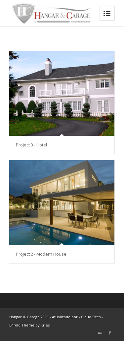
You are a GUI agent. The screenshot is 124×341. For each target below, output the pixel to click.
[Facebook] (110, 333)
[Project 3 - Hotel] (61, 93)
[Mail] (100, 333)
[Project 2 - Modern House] (61, 202)
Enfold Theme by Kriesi (30, 325)
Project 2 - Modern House (41, 254)
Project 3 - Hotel (31, 145)
